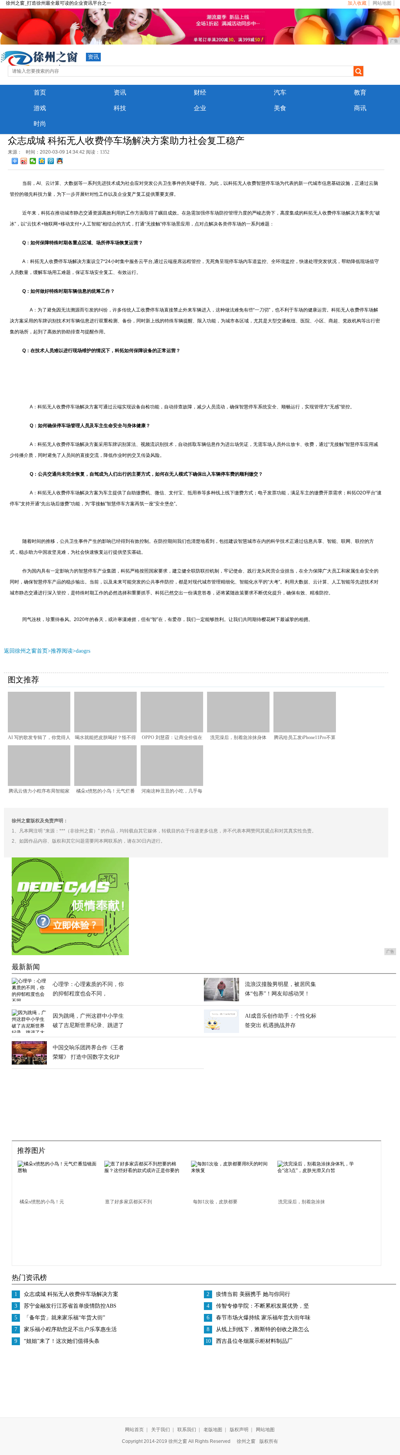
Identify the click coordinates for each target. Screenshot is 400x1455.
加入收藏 (357, 3)
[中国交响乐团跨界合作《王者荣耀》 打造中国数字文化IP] (29, 1063)
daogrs (83, 651)
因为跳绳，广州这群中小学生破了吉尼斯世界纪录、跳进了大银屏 (88, 1025)
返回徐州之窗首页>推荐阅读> (40, 651)
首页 (40, 92)
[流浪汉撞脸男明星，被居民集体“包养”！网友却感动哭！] (221, 999)
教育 (360, 92)
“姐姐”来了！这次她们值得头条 (62, 1341)
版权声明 (239, 1429)
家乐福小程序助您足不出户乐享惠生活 (70, 1329)
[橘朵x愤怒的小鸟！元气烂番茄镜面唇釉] (105, 784)
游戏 (40, 108)
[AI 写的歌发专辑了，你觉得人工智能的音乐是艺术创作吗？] (39, 731)
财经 (200, 92)
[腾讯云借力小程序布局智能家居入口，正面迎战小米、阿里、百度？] (39, 784)
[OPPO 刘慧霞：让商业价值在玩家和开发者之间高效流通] (172, 731)
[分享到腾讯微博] (51, 161)
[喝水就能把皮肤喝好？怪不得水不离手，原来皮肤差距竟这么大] (105, 731)
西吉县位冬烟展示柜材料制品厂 (254, 1341)
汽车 (280, 92)
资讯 (93, 57)
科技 (120, 108)
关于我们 (160, 1429)
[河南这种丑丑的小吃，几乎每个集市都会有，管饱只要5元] (172, 784)
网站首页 (134, 1429)
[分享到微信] (33, 161)
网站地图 (382, 3)
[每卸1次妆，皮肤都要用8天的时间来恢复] (231, 1170)
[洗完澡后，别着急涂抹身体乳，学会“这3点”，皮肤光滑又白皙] (238, 731)
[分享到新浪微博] (24, 161)
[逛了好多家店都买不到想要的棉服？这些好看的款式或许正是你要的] (145, 1170)
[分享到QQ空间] (42, 161)
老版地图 (213, 1429)
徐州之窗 (246, 1441)
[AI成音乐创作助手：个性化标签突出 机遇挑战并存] (221, 1031)
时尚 (40, 123)
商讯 (360, 108)
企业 (200, 108)
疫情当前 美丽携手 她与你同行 (253, 1294)
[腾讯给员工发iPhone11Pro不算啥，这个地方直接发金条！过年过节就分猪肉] (304, 731)
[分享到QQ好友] (60, 161)
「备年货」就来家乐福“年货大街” (64, 1318)
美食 (280, 108)
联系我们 (186, 1429)
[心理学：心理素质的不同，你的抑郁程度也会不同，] (29, 1001)
